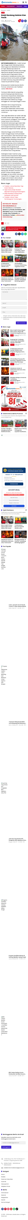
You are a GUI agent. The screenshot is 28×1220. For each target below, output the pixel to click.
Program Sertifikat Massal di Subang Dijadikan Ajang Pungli (17, 956)
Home (3, 1174)
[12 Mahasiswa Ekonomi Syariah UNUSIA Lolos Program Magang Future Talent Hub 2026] (7, 258)
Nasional (3, 1195)
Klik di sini (9, 89)
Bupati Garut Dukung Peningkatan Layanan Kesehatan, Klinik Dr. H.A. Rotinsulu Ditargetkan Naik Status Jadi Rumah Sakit (21, 430)
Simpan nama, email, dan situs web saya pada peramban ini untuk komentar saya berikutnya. (14, 317)
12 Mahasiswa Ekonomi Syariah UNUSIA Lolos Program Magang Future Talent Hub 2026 (6, 265)
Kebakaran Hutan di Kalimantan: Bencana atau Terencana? (7, 279)
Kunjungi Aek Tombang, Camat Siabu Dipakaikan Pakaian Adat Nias (20, 250)
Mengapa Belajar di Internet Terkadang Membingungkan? (20, 279)
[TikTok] (17, 1209)
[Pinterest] (5, 1209)
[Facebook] (16, 234)
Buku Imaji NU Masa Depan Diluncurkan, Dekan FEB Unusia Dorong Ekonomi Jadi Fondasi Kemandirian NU (7, 250)
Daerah (17, 260)
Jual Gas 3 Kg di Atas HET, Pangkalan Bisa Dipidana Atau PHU (17, 839)
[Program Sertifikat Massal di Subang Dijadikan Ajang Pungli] (4, 957)
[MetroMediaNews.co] (10, 2)
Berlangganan (6, 1147)
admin (2, 20)
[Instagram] (8, 1209)
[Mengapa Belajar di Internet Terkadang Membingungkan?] (21, 273)
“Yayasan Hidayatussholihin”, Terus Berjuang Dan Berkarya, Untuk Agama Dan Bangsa (17, 722)
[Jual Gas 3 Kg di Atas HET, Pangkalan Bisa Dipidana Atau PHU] (4, 840)
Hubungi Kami (5, 1184)
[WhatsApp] (25, 234)
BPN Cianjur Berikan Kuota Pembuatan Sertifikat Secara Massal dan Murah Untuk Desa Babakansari (17, 1073)
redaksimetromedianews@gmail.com (14, 1168)
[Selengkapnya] (26, 413)
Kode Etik (3, 1181)
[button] (23, 2)
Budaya (17, 245)
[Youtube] (11, 1209)
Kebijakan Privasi (5, 1186)
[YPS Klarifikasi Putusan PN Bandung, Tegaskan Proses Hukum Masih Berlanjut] (21, 258)
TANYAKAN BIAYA (14, 484)
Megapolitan (4, 1197)
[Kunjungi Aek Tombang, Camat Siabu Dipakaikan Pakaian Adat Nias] (21, 244)
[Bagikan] (25, 21)
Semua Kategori (5, 1202)
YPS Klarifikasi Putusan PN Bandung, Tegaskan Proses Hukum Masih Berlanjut (21, 265)
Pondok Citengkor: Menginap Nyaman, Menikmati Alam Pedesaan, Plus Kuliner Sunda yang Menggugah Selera (6, 430)
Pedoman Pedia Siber (7, 1179)
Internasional (4, 1192)
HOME (3, 12)
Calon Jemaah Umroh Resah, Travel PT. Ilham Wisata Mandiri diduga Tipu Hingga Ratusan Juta (17, 605)
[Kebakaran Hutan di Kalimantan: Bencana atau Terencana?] (7, 273)
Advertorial (4, 425)
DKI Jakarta (4, 260)
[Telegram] (22, 234)
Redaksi (3, 1177)
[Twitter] (19, 234)
